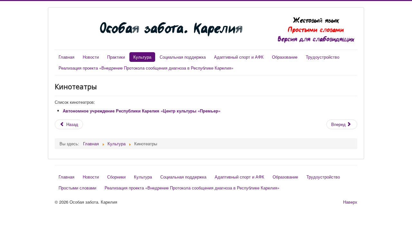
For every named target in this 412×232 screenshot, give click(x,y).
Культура (142, 57)
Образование (284, 57)
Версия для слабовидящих (316, 38)
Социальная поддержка (183, 57)
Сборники (116, 177)
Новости (91, 57)
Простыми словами (316, 29)
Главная (66, 57)
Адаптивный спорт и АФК (239, 57)
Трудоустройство (322, 57)
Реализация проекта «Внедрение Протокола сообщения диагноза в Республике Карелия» (146, 68)
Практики (116, 57)
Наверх (350, 202)
